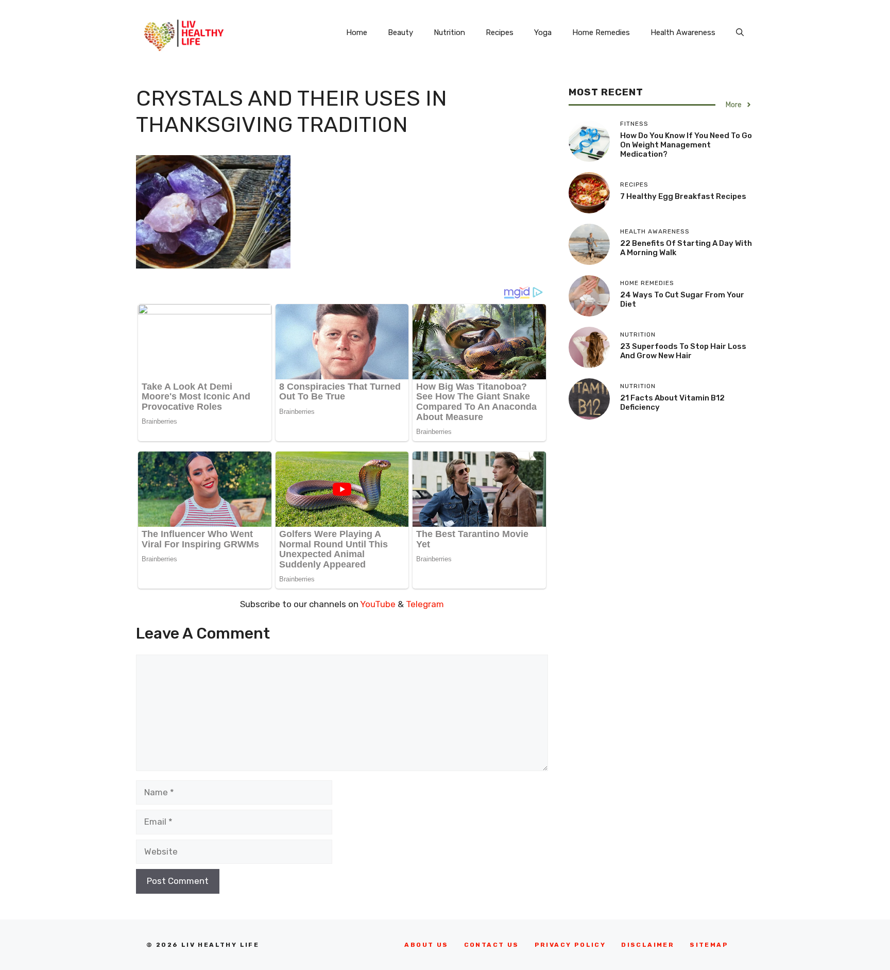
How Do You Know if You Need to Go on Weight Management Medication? (686, 145)
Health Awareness (683, 32)
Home (356, 32)
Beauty (400, 32)
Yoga (543, 32)
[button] (740, 32)
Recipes (500, 32)
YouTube (378, 604)
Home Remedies (601, 32)
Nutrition (449, 32)
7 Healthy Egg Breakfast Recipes (683, 196)
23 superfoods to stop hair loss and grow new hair (683, 351)
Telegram (425, 604)
